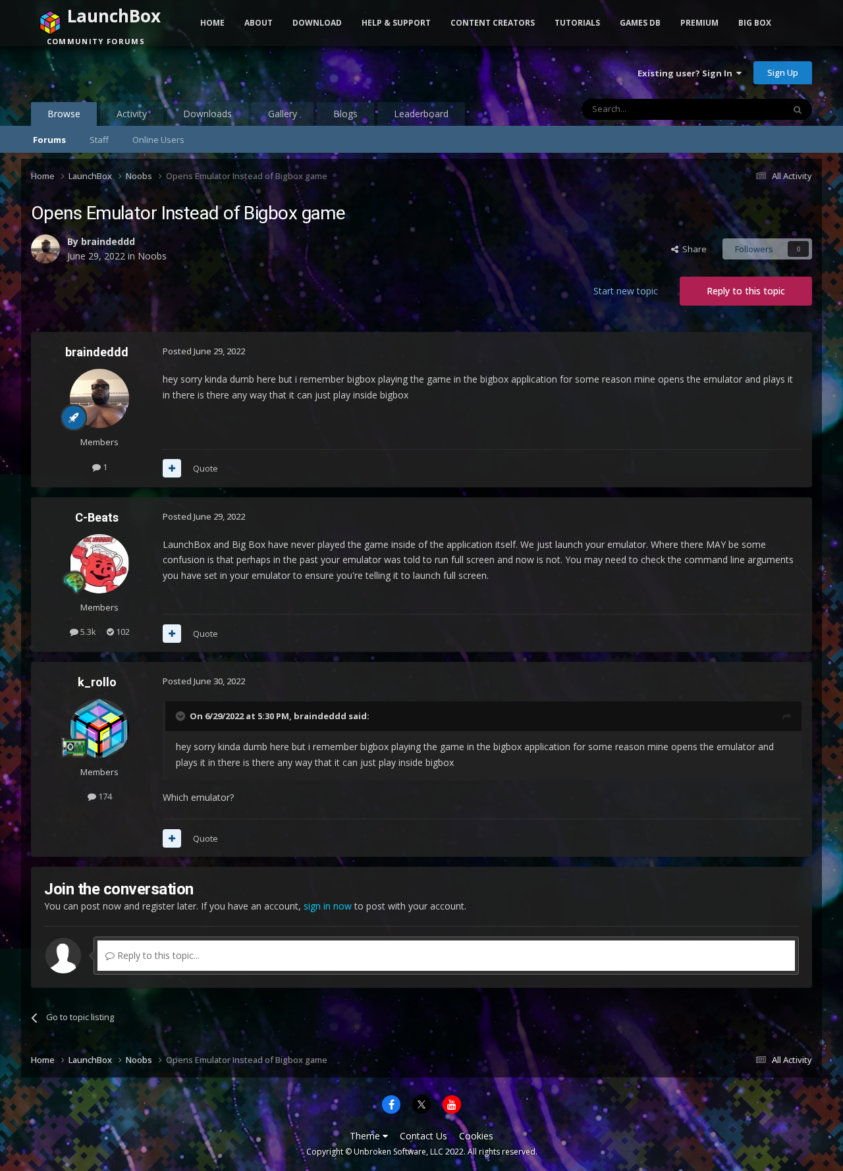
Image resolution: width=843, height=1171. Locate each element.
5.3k (87, 632)
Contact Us (423, 1136)
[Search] (797, 109)
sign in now (328, 906)
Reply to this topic (746, 291)
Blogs (345, 113)
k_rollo (97, 682)
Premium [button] (699, 22)
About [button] (258, 22)
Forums (49, 140)
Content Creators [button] (492, 22)
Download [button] (317, 22)
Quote (205, 468)
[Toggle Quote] (182, 716)
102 (122, 632)
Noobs (152, 256)
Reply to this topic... (157, 955)
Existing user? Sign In (687, 73)
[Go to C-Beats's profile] (99, 563)
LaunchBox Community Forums (136, 72)
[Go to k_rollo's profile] (99, 728)
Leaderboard (421, 113)
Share (692, 249)
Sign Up (782, 72)
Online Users (158, 140)
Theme (366, 1136)
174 (104, 796)
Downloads (207, 113)
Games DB (640, 22)
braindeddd (108, 241)
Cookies (476, 1136)
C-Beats (97, 517)
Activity (132, 113)
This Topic (746, 109)
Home (212, 22)
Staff (99, 140)
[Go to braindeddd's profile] (45, 248)
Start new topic (625, 291)
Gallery (282, 113)
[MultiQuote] (172, 468)
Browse (63, 113)
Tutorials (577, 22)
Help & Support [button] (396, 22)
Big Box (754, 22)
